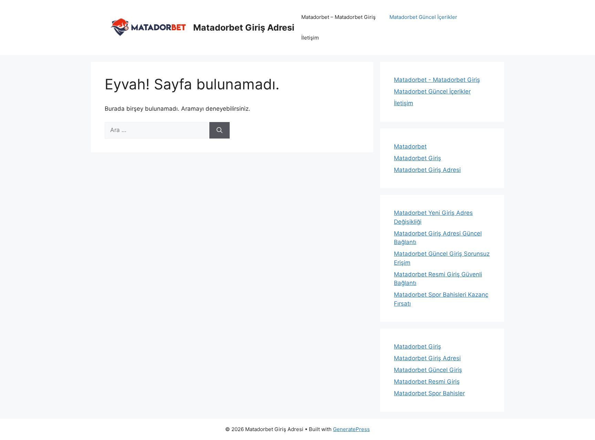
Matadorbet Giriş (417, 158)
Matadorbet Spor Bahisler (429, 393)
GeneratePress (351, 429)
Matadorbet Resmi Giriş (427, 381)
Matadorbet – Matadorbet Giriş (338, 17)
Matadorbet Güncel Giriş (428, 369)
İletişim (310, 37)
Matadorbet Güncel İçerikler (423, 17)
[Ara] (219, 130)
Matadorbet (410, 146)
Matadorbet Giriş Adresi (243, 27)
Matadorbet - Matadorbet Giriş (437, 79)
